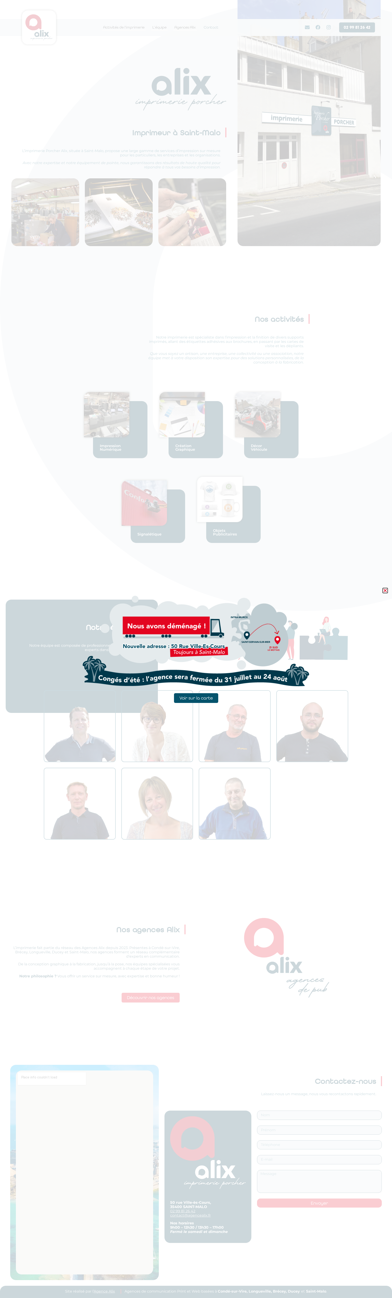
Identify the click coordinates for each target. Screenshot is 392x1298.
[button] (385, 590)
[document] (196, 649)
